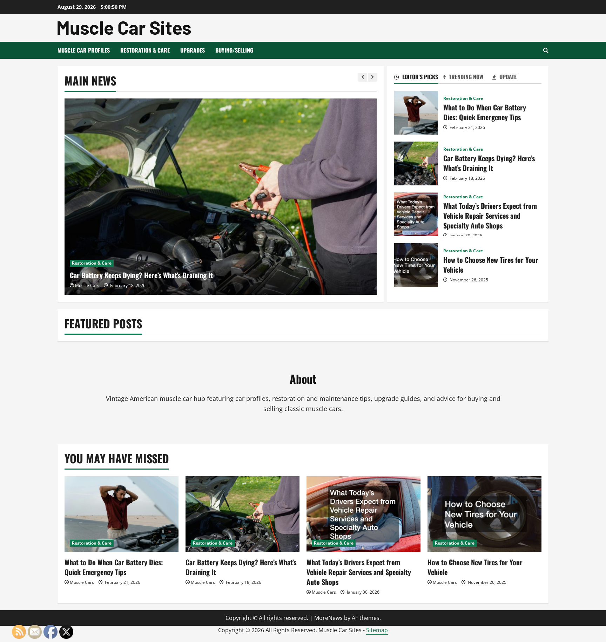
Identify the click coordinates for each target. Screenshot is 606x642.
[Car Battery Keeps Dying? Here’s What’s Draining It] (221, 196)
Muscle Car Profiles (84, 50)
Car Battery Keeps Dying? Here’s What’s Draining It (141, 275)
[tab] (418, 78)
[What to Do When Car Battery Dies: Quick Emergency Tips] (122, 514)
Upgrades (192, 50)
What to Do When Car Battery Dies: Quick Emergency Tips (416, 113)
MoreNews (328, 618)
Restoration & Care (145, 50)
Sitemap (377, 630)
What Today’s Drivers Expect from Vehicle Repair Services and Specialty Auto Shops (416, 214)
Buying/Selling (234, 50)
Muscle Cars (87, 285)
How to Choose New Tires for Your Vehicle (416, 265)
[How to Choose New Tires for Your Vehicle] (484, 514)
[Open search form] (545, 50)
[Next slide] (372, 77)
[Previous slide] (362, 77)
